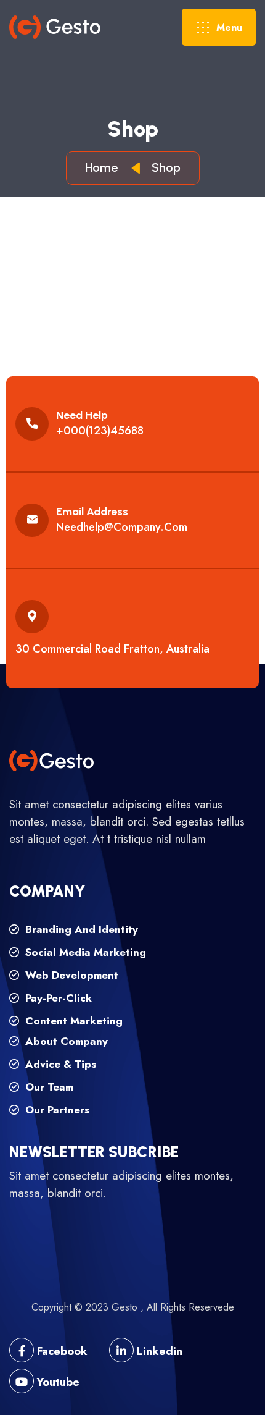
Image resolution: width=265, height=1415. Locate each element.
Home (104, 167)
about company (65, 1041)
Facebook (61, 1351)
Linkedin (158, 1351)
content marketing (72, 1020)
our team (47, 1086)
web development (70, 975)
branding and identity (80, 929)
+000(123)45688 (100, 431)
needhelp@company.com (121, 527)
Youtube (57, 1382)
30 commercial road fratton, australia (112, 649)
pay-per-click (57, 998)
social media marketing (84, 952)
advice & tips (59, 1064)
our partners (55, 1109)
